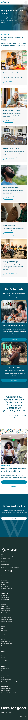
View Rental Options (10, 158)
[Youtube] (11, 571)
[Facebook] (8, 571)
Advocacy (4, 656)
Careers (3, 651)
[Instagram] (2, 571)
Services (3, 604)
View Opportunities (10, 273)
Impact (3, 626)
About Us (3, 635)
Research (3, 666)
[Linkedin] (5, 571)
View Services (9, 81)
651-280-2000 (4, 561)
